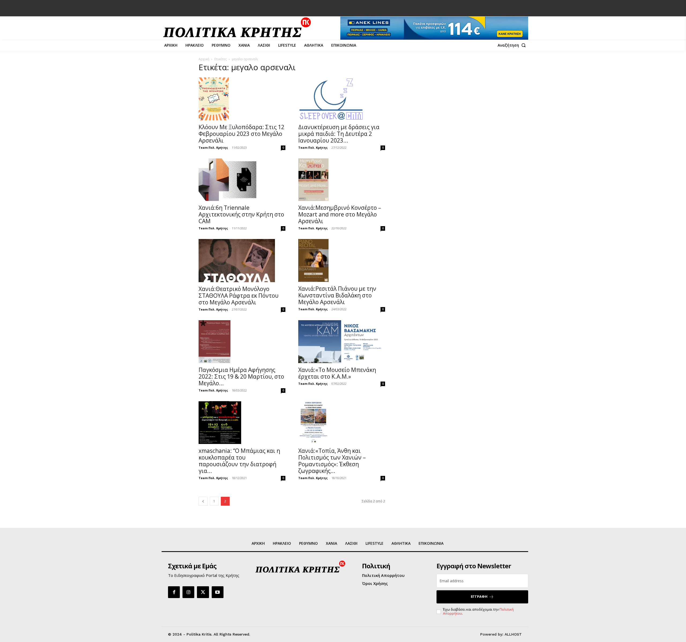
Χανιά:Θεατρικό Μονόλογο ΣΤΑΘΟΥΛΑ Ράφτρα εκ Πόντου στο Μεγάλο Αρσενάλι (238, 295)
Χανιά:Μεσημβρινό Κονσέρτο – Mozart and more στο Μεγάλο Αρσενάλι (339, 214)
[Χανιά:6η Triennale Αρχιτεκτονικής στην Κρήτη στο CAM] (242, 179)
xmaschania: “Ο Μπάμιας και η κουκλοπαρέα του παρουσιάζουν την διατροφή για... (239, 461)
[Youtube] (217, 592)
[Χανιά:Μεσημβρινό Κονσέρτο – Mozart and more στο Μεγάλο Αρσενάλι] (341, 179)
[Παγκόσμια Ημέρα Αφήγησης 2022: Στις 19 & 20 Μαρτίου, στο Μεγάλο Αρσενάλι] (242, 341)
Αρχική (204, 59)
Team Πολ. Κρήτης (213, 147)
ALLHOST (513, 634)
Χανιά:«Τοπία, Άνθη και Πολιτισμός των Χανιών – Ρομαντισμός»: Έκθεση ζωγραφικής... (332, 461)
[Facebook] (174, 592)
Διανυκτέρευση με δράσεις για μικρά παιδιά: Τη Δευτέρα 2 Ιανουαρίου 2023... (338, 133)
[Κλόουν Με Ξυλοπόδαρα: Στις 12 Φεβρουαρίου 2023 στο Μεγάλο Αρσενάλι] (242, 98)
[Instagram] (188, 592)
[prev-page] (203, 501)
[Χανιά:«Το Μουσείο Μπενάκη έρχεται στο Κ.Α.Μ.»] (341, 341)
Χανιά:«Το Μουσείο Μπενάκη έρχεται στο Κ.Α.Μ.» (337, 373)
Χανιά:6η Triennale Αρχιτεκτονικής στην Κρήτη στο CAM (241, 214)
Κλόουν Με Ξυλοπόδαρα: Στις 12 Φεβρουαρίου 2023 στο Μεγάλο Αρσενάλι (241, 133)
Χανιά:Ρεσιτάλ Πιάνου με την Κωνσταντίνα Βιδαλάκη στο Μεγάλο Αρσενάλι (337, 295)
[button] (513, 45)
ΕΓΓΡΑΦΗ (479, 596)
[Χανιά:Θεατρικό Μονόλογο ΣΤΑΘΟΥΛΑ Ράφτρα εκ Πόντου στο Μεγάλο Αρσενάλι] (242, 260)
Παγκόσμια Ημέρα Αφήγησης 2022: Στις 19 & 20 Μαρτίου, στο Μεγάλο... (241, 376)
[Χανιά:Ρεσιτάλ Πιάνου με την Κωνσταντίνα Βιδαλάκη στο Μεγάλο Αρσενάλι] (341, 260)
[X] (203, 592)
